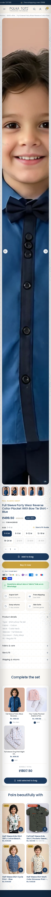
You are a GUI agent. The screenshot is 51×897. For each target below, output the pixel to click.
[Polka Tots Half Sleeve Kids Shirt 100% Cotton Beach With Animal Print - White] (13, 818)
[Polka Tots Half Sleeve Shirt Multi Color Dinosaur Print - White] (37, 859)
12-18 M (41, 533)
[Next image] (45, 251)
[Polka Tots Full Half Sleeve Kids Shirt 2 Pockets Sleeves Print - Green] (37, 818)
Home (2, 16)
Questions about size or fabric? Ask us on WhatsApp (25, 585)
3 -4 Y (30, 541)
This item (16, 722)
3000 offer (11, 16)
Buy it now (25, 565)
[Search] (34, 9)
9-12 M (29, 533)
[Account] (40, 9)
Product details (9, 617)
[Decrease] (6, 549)
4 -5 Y (41, 541)
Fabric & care (8, 645)
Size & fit (6, 652)
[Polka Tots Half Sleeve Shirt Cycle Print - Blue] (13, 859)
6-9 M (18, 533)
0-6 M (7, 533)
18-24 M (8, 541)
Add (38, 722)
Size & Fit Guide (42, 527)
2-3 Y (19, 541)
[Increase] (15, 549)
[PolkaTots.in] (19, 9)
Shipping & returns (10, 659)
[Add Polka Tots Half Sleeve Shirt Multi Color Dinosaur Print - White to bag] (44, 870)
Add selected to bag (27, 780)
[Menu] (4, 9)
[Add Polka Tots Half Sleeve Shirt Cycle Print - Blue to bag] (20, 870)
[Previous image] (5, 251)
